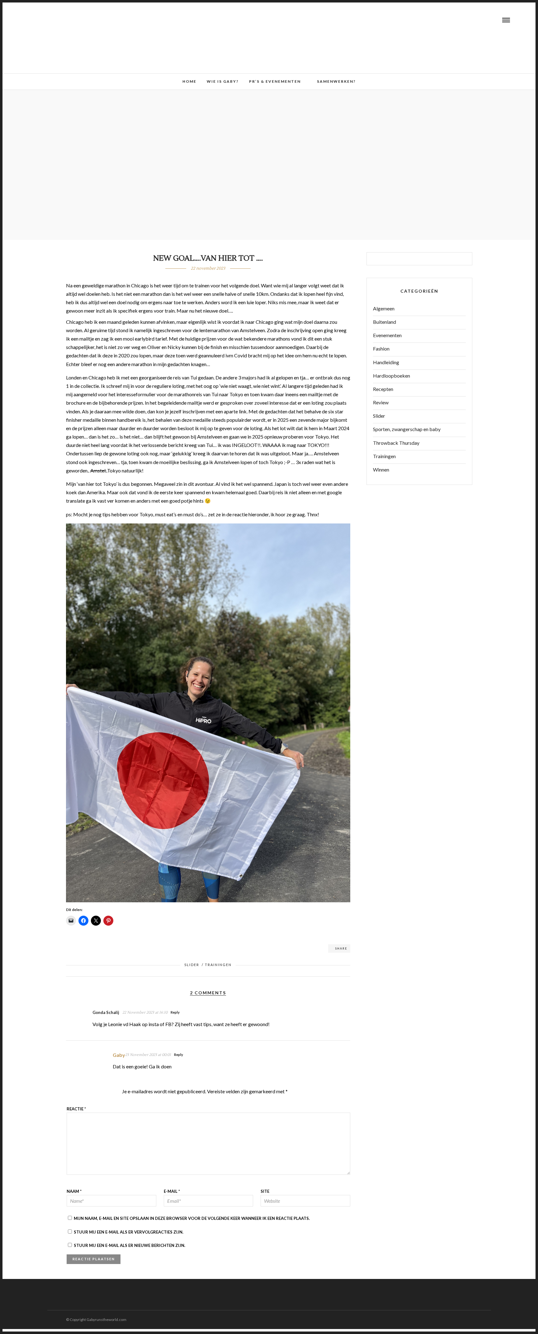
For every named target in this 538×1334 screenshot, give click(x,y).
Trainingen (218, 965)
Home (189, 81)
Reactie (76, 1108)
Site (265, 1191)
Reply (175, 1012)
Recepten (383, 389)
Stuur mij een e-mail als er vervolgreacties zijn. (128, 1231)
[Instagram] (47, 20)
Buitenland (384, 322)
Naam (74, 1191)
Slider (191, 965)
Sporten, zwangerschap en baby (407, 429)
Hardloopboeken (391, 376)
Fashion (381, 348)
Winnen (381, 469)
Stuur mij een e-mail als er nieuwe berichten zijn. (129, 1245)
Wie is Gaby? (223, 81)
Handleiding (386, 362)
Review (381, 402)
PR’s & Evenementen (275, 81)
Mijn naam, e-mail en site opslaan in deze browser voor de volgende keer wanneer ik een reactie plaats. (192, 1218)
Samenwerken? (336, 81)
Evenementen (387, 335)
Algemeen (383, 308)
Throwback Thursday (396, 443)
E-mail (172, 1191)
